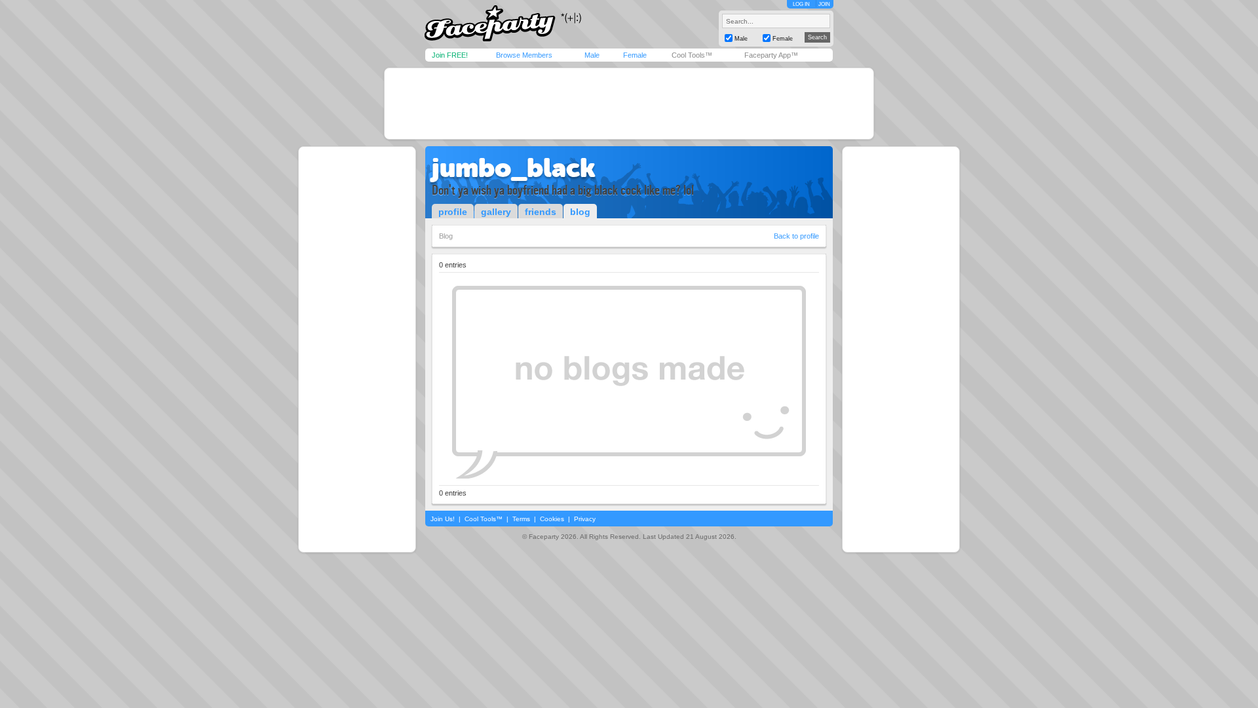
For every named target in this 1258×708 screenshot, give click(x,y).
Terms (521, 518)
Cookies (552, 518)
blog (580, 211)
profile (452, 211)
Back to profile (796, 236)
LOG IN (801, 4)
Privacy (585, 518)
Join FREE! (450, 55)
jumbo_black (514, 168)
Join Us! (442, 518)
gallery (496, 211)
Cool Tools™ (692, 55)
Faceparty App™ (771, 55)
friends (540, 211)
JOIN (824, 4)
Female (635, 55)
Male (592, 55)
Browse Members (524, 55)
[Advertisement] (629, 103)
